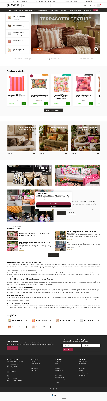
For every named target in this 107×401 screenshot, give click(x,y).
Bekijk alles (52, 254)
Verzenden (57, 366)
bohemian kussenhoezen (29, 272)
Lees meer (21, 237)
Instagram (61, 213)
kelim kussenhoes (83, 272)
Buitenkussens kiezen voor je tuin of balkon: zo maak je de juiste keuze (34, 234)
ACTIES (96, 10)
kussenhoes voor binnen (12, 284)
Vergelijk (81, 370)
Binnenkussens (54, 10)
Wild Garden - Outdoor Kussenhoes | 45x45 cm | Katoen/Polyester (61, 97)
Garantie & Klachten (59, 377)
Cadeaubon (57, 373)
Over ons (57, 382)
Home (10, 10)
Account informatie (83, 361)
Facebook (71, 213)
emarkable (64, 398)
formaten (72, 289)
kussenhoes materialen (63, 289)
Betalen (56, 363)
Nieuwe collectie (18, 10)
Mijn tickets (81, 366)
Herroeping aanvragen (84, 373)
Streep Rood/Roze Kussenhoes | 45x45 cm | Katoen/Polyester (17, 96)
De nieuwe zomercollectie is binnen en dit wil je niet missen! (34, 242)
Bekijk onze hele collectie (52, 110)
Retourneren (57, 368)
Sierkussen (64, 10)
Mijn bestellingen (82, 363)
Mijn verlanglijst (82, 368)
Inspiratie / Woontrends (75, 10)
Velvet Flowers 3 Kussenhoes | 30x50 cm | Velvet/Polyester (39, 96)
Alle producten (82, 375)
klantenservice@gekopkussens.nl (14, 309)
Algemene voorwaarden (60, 380)
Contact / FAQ (58, 361)
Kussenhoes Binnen (30, 10)
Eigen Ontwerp (58, 375)
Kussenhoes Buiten (42, 10)
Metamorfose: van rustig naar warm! (79, 243)
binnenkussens (27, 267)
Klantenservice (87, 10)
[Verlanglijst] (94, 5)
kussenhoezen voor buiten (63, 297)
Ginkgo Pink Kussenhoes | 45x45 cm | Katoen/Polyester (83, 96)
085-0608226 (13, 371)
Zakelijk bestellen (59, 370)
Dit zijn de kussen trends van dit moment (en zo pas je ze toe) (82, 232)
